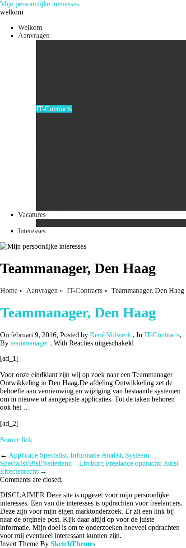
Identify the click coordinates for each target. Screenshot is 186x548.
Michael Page (55, 125)
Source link (16, 440)
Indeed (46, 223)
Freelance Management (69, 76)
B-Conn (47, 60)
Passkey (47, 133)
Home (9, 290)
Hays (43, 100)
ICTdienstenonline (62, 174)
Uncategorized (57, 157)
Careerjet (49, 182)
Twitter (46, 149)
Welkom (30, 27)
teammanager (29, 343)
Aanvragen (34, 35)
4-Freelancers (55, 43)
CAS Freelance (58, 68)
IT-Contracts (54, 109)
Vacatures (32, 214)
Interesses (32, 231)
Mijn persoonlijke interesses (39, 4)
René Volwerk (110, 335)
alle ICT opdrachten (64, 52)
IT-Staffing (51, 117)
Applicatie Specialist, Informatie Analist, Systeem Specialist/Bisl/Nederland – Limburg (74, 459)
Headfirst (49, 190)
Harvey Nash (55, 92)
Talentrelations (57, 206)
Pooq (43, 141)
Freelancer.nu (55, 84)
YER (43, 166)
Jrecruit (46, 198)
